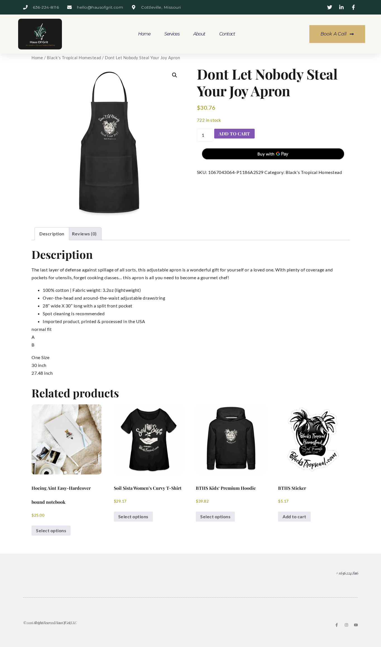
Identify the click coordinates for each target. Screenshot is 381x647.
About (199, 34)
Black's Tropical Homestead (74, 57)
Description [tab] (51, 233)
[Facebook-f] (337, 625)
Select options (51, 530)
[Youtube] (356, 625)
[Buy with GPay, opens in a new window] (273, 153)
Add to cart (234, 134)
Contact (227, 34)
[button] (175, 75)
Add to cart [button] (294, 516)
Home (144, 34)
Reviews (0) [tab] (84, 233)
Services (171, 34)
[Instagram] (346, 625)
